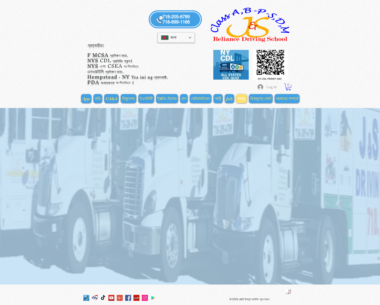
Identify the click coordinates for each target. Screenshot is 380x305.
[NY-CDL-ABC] (86, 298)
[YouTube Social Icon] (111, 298)
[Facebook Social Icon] (128, 298)
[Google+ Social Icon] (120, 298)
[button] (288, 87)
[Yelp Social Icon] (136, 298)
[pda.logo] (95, 298)
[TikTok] (103, 298)
